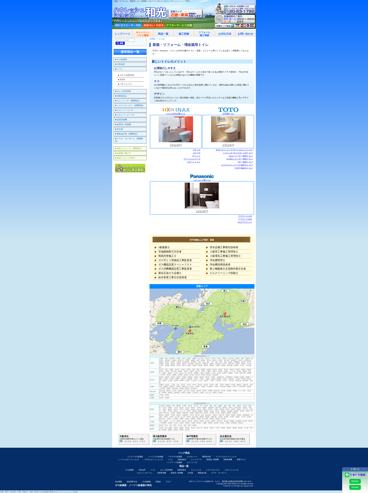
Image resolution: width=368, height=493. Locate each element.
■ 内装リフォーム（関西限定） (129, 148)
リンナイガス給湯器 (135, 457)
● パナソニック (125, 84)
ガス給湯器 (129, 470)
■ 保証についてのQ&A (125, 158)
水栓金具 (142, 470)
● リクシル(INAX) (126, 75)
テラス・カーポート (219, 473)
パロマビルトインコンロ (153, 459)
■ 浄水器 (119, 129)
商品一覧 (163, 33)
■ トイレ (119, 69)
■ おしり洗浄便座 (123, 91)
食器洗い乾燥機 (212, 459)
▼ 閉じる (355, 469)
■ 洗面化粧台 (121, 96)
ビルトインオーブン (144, 473)
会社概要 (118, 482)
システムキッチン (213, 470)
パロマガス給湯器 (175, 457)
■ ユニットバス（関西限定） (128, 101)
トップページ (122, 33)
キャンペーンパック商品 (143, 34)
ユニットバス (192, 462)
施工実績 (184, 33)
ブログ (168, 482)
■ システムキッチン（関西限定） (130, 105)
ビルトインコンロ (232, 470)
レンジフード (196, 459)
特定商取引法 (132, 482)
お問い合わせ (245, 33)
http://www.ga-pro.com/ (245, 486)
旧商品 (158, 482)
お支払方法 (224, 33)
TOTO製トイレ (228, 114)
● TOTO (121, 80)
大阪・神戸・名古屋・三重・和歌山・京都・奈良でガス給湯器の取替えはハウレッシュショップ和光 (39, 492)
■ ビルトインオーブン (125, 115)
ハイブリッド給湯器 (174, 462)
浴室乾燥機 (227, 459)
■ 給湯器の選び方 (123, 153)
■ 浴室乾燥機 (121, 120)
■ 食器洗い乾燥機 (123, 124)
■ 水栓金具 (120, 64)
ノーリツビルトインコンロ (128, 459)
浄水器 (190, 473)
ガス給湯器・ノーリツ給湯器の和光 (133, 485)
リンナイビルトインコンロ (226, 457)
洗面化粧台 (182, 459)
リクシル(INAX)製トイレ (175, 114)
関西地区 (355, 481)
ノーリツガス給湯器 (155, 457)
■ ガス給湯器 (121, 59)
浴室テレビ (241, 459)
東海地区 (355, 487)
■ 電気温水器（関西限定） (127, 134)
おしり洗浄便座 (166, 470)
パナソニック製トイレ (202, 180)
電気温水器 (206, 457)
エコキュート (192, 457)
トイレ (170, 459)
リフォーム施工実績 (204, 34)
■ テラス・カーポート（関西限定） (129, 140)
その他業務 (146, 482)
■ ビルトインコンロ (124, 110)
